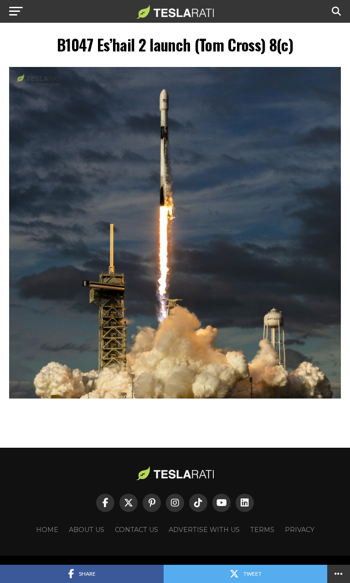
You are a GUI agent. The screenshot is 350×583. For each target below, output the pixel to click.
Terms (262, 530)
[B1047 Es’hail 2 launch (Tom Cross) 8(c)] (175, 396)
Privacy (299, 530)
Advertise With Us (204, 530)
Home (47, 530)
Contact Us (136, 530)
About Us (86, 530)
